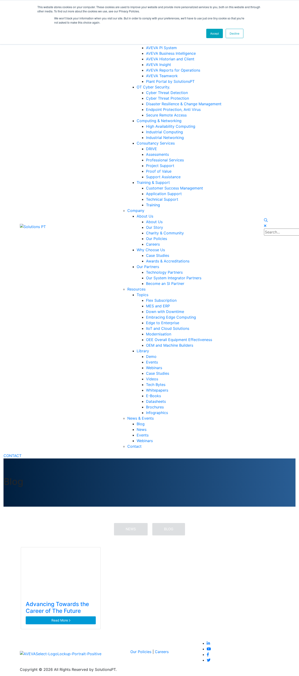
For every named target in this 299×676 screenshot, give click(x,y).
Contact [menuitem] (134, 446)
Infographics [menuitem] (157, 412)
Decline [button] (234, 33)
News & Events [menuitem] (140, 418)
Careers (162, 651)
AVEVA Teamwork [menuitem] (162, 75)
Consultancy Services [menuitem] (156, 143)
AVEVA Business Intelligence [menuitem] (171, 53)
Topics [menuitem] (142, 294)
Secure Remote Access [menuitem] (166, 115)
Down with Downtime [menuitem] (165, 311)
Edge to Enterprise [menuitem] (162, 322)
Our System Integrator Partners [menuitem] (173, 278)
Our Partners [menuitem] (148, 266)
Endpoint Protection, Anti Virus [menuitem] (173, 109)
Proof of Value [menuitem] (158, 171)
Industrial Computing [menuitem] (164, 132)
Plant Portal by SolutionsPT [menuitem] (170, 81)
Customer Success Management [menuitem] (174, 188)
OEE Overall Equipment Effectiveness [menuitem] (179, 339)
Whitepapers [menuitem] (157, 390)
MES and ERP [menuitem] (158, 306)
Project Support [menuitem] (160, 165)
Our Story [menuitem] (154, 227)
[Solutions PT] (33, 226)
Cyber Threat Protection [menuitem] (167, 98)
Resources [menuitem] (136, 289)
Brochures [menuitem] (155, 407)
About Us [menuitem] (145, 216)
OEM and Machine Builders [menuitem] (169, 345)
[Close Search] (265, 225)
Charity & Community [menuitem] (165, 233)
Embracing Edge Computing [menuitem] (171, 317)
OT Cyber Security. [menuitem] (153, 87)
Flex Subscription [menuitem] (161, 300)
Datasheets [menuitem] (156, 401)
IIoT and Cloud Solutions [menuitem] (167, 328)
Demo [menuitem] (151, 356)
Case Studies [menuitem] (157, 255)
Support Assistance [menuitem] (163, 176)
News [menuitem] (141, 429)
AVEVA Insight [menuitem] (158, 64)
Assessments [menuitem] (157, 154)
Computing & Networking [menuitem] (159, 120)
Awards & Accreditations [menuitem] (167, 261)
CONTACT (12, 455)
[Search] (266, 220)
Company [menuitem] (135, 210)
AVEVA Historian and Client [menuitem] (170, 59)
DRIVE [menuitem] (151, 148)
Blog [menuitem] (141, 424)
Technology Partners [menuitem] (164, 272)
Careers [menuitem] (153, 244)
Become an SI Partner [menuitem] (165, 283)
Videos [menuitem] (152, 379)
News (131, 529)
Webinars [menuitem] (154, 367)
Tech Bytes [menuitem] (155, 384)
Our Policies (140, 651)
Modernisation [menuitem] (158, 334)
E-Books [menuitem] (153, 395)
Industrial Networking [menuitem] (165, 137)
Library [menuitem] (143, 351)
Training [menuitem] (153, 205)
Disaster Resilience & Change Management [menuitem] (183, 104)
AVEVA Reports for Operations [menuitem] (173, 70)
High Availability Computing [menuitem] (170, 126)
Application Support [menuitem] (164, 193)
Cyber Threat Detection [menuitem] (167, 92)
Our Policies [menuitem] (156, 238)
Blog (168, 529)
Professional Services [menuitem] (165, 160)
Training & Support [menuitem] (153, 182)
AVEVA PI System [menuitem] (161, 47)
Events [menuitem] (152, 362)
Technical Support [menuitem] (162, 199)
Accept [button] (214, 33)
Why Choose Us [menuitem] (151, 249)
